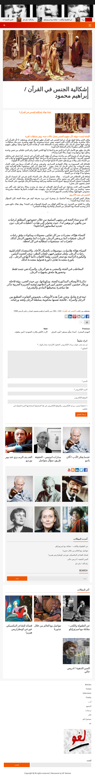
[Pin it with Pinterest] (74, 316)
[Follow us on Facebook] (85, 470)
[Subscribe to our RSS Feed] (73, 470)
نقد (90, 723)
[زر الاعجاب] (87, 322)
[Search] (4, 25)
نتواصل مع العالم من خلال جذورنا (75, 551)
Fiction (88, 689)
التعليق (84, 348)
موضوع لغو (87, 719)
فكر (89, 715)
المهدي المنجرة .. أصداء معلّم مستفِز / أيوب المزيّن (70, 330)
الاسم (84, 381)
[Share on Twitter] (83, 316)
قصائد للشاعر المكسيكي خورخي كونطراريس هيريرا (68, 555)
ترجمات (88, 710)
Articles (88, 685)
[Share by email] (66, 316)
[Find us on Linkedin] (77, 470)
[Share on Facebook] (87, 316)
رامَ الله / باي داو (38, 20)
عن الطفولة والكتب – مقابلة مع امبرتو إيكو (68, 20)
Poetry (88, 697)
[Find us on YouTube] (69, 470)
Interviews (87, 693)
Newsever (55, 773)
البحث (89, 760)
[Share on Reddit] (79, 316)
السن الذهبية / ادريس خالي (77, 559)
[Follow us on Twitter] (81, 470)
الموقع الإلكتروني (80, 398)
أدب (89, 702)
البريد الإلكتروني (80, 389)
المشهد (88, 706)
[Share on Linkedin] (70, 316)
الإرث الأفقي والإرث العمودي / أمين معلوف (31, 330)
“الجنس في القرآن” (69, 311)
